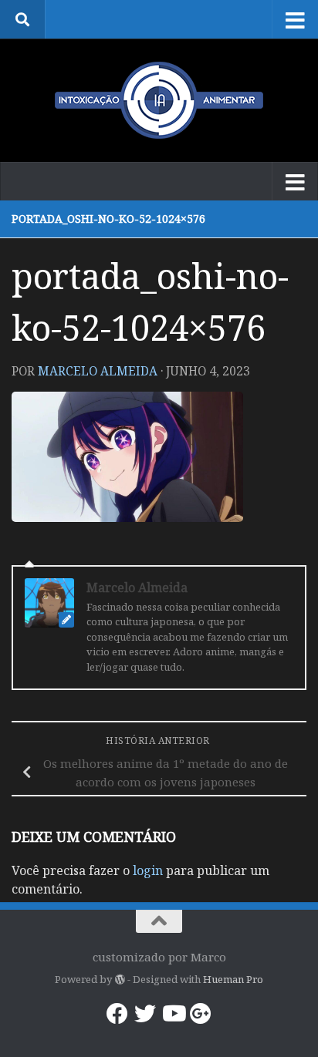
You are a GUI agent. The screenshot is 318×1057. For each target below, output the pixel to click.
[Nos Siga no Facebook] (117, 1014)
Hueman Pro (233, 979)
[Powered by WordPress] (119, 980)
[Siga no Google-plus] (200, 1014)
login (148, 870)
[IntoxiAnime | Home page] (159, 100)
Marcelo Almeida (97, 370)
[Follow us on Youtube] (173, 1014)
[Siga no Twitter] (145, 1014)
